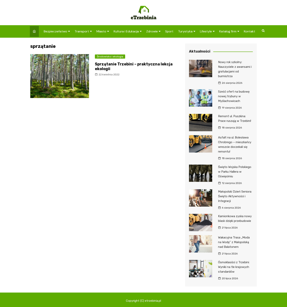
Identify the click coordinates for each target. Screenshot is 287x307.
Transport (82, 31)
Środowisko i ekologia (110, 56)
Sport (169, 31)
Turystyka (185, 31)
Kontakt (249, 31)
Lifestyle (206, 31)
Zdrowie (152, 31)
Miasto (101, 31)
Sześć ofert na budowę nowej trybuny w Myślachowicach (234, 96)
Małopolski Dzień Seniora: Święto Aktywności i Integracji (235, 196)
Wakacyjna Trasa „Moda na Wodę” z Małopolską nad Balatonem (234, 242)
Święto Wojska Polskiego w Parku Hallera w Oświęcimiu (234, 171)
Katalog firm (227, 31)
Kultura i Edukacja (126, 31)
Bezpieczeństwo (55, 31)
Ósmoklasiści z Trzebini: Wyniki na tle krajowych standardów (234, 267)
